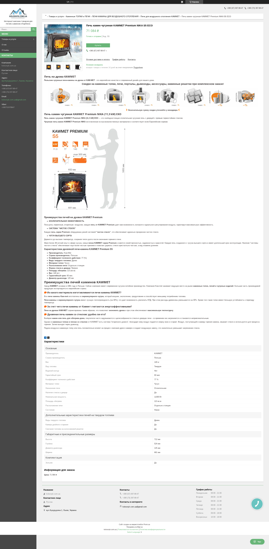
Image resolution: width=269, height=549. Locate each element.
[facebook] (45, 338)
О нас (4, 44)
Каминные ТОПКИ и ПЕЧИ (78, 16)
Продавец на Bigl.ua (135, 527)
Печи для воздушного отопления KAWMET (160, 16)
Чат (259, 542)
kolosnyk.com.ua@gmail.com (14, 99)
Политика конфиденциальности (152, 529)
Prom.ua (147, 524)
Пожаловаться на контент (128, 529)
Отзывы (5, 50)
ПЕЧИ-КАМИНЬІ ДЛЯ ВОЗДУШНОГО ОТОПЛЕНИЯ (115, 16)
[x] (48, 338)
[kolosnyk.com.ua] (18, 13)
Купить (98, 45)
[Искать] (33, 29)
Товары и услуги (9, 39)
